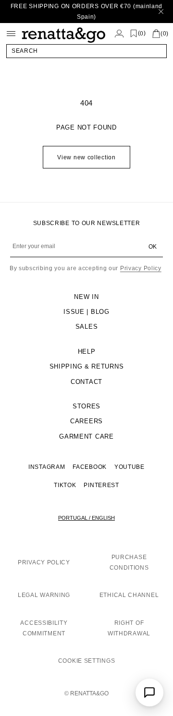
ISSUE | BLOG (86, 311)
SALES (86, 326)
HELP (87, 351)
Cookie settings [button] (86, 660)
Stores (86, 406)
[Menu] (11, 33)
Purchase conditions (129, 562)
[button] (86, 51)
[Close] (161, 11)
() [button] (142, 33)
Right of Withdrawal (129, 628)
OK (152, 246)
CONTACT (86, 381)
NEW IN (86, 296)
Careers (86, 421)
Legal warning (44, 595)
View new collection (86, 157)
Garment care (86, 436)
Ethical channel (129, 595)
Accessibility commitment (43, 628)
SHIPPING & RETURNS (86, 366)
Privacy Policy (140, 268)
